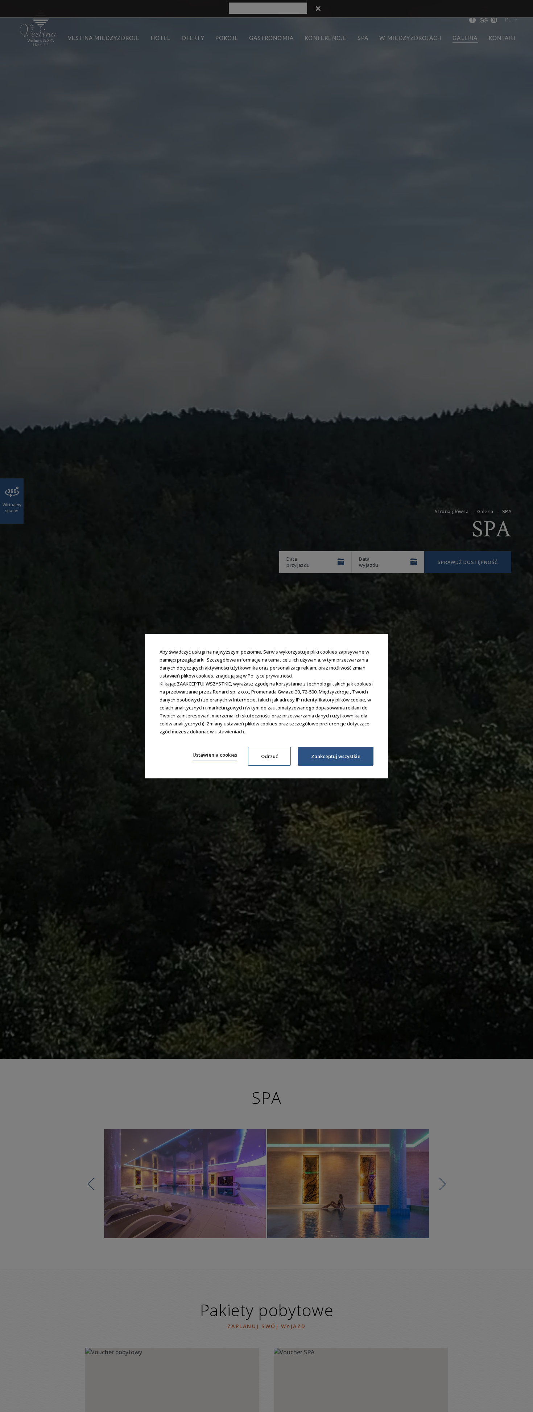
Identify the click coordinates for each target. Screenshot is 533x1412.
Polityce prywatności (270, 675)
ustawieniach (229, 731)
